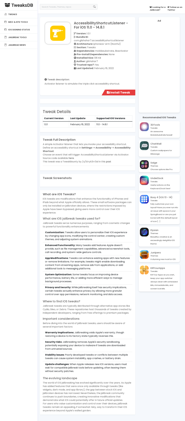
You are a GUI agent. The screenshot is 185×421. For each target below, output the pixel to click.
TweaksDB (21, 5)
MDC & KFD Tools (18, 22)
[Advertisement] (159, 68)
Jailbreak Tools (17, 37)
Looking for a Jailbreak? (157, 8)
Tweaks (12, 14)
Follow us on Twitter (175, 8)
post (108, 161)
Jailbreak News (17, 45)
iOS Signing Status (19, 29)
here (71, 158)
